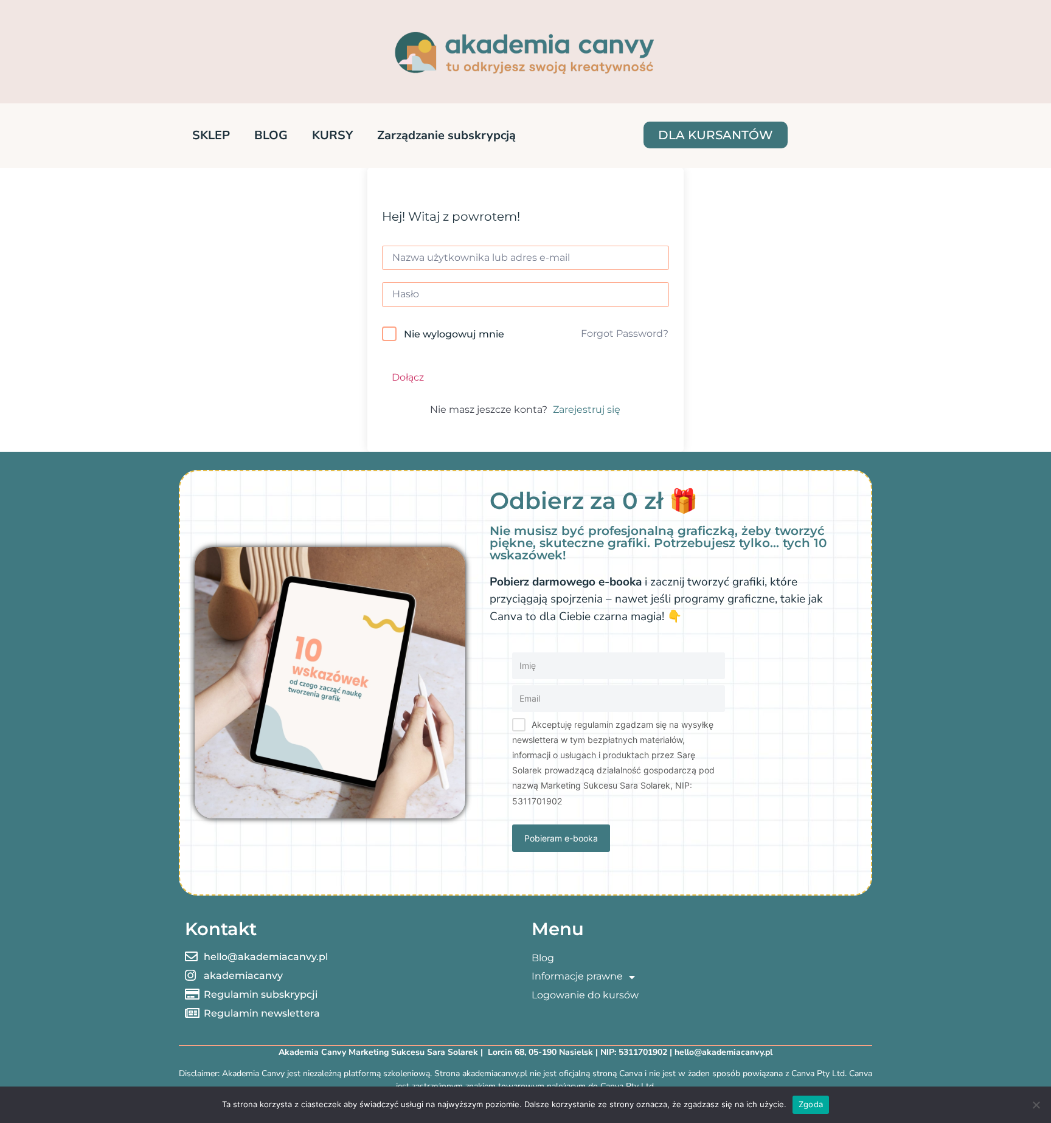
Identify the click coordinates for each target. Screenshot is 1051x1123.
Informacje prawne (577, 976)
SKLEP (211, 135)
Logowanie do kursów (585, 995)
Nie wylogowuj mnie (454, 334)
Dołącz (408, 377)
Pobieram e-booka (561, 838)
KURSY (332, 135)
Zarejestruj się (586, 409)
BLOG (271, 135)
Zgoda (811, 1104)
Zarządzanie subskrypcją (446, 135)
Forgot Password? (624, 333)
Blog (543, 958)
